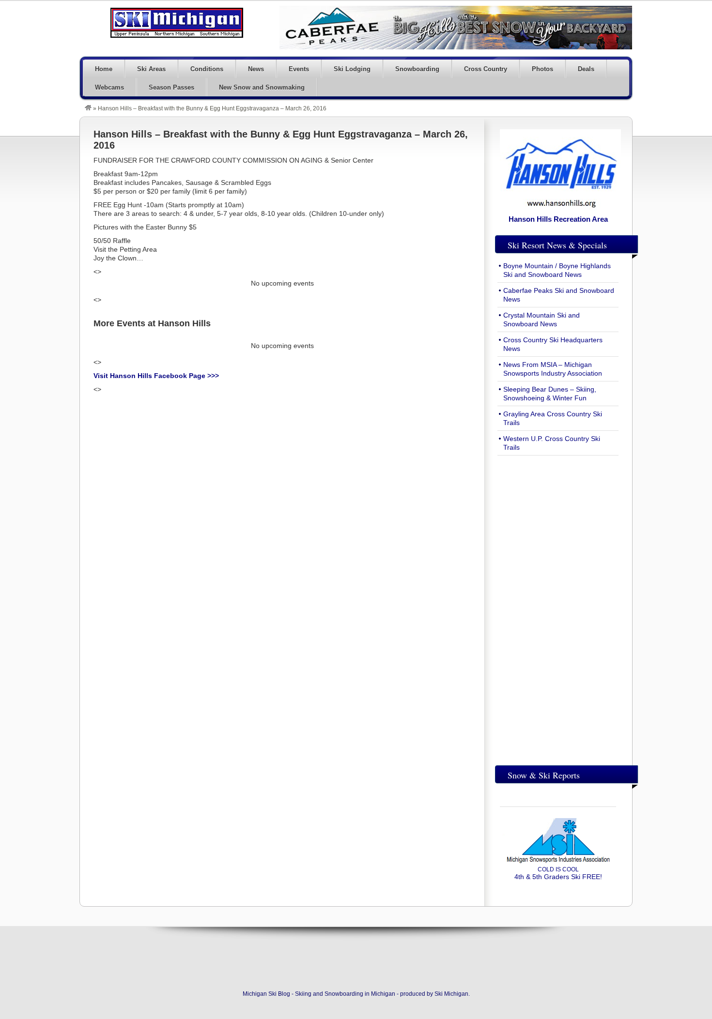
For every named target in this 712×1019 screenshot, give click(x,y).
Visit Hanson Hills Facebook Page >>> (156, 376)
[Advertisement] (558, 608)
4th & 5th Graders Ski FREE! (558, 873)
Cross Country (485, 69)
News (256, 69)
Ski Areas (151, 69)
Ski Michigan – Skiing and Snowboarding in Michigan (177, 23)
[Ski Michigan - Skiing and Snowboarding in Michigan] (88, 108)
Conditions (206, 69)
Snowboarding (417, 69)
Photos (542, 69)
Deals (586, 69)
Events (299, 69)
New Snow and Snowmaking (262, 87)
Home (103, 69)
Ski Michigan (451, 993)
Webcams (109, 87)
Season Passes (171, 87)
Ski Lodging (352, 69)
